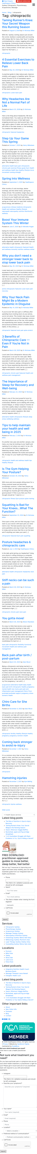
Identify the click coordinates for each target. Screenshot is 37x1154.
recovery (5, 291)
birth (10, 687)
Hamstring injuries (14, 778)
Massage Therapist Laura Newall (17, 973)
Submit (5, 919)
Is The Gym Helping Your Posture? (15, 470)
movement (5, 172)
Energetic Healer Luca (13, 975)
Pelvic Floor (28, 691)
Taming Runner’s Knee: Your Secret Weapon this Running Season (17, 23)
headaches (20, 132)
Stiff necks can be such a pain (18, 581)
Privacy (5, 1044)
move (32, 170)
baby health (27, 685)
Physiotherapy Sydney (13, 929)
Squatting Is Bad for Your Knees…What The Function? (17, 508)
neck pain (20, 330)
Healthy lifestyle (24, 170)
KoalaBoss (15, 1046)
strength (18, 172)
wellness (5, 213)
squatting (27, 536)
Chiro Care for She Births (14, 703)
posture (21, 498)
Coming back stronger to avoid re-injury (17, 743)
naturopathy (14, 211)
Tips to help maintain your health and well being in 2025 (16, 428)
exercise (14, 168)
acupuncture (6, 207)
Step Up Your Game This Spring (15, 140)
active (4, 289)
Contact (8, 1016)
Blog (7, 1013)
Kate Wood (26, 662)
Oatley (8, 955)
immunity (14, 249)
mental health (6, 689)
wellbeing (10, 419)
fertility (13, 733)
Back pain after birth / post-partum (17, 656)
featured (13, 132)
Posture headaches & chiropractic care (16, 543)
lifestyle (25, 417)
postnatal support (15, 693)
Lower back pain (16, 93)
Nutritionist (28, 211)
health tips (14, 170)
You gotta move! (13, 618)
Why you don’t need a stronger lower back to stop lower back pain (17, 259)
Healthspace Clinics (8, 3)
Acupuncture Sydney (13, 931)
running (12, 172)
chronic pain (6, 168)
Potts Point (9, 962)
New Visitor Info (11, 1009)
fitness (19, 168)
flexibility (21, 644)
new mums (15, 689)
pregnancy (25, 693)
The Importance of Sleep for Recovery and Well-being (18, 385)
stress (4, 419)
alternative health (8, 166)
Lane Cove (9, 960)
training (31, 498)
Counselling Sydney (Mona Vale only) (18, 944)
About (8, 1007)
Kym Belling (28, 781)
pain (21, 536)
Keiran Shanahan (28, 622)
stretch (30, 330)
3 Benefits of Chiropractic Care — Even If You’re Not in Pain (16, 341)
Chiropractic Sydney (13, 927)
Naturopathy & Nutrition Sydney (16, 935)
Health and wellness (9, 209)
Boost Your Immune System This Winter (15, 221)
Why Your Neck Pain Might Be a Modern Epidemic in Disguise (16, 300)
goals (24, 168)
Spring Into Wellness (16, 178)
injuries (13, 804)
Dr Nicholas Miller (28, 30)
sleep (30, 417)
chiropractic (6, 53)
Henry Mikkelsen (28, 145)
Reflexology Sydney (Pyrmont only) (18, 940)
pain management (14, 375)
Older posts (6, 810)
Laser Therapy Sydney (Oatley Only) (18, 942)
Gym (27, 168)
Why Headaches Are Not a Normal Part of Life (16, 102)
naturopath (6, 211)
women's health (7, 695)
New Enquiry (8, 1)
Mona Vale (9, 958)
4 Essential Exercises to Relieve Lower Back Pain (18, 63)
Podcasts (9, 1011)
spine (25, 330)
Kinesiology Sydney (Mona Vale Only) (18, 937)
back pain (17, 166)
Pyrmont (8, 951)
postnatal (5, 693)
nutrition (21, 211)
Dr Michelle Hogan (27, 226)
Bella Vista (9, 953)
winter (32, 249)
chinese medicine (17, 207)
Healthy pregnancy (27, 687)
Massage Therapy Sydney (14, 933)
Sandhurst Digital (23, 1044)
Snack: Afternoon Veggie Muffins (17, 830)
